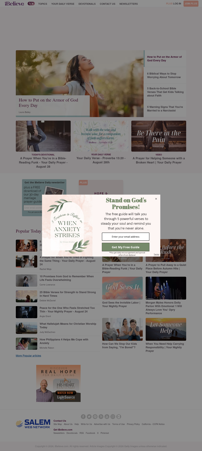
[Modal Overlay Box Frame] (101, 226)
